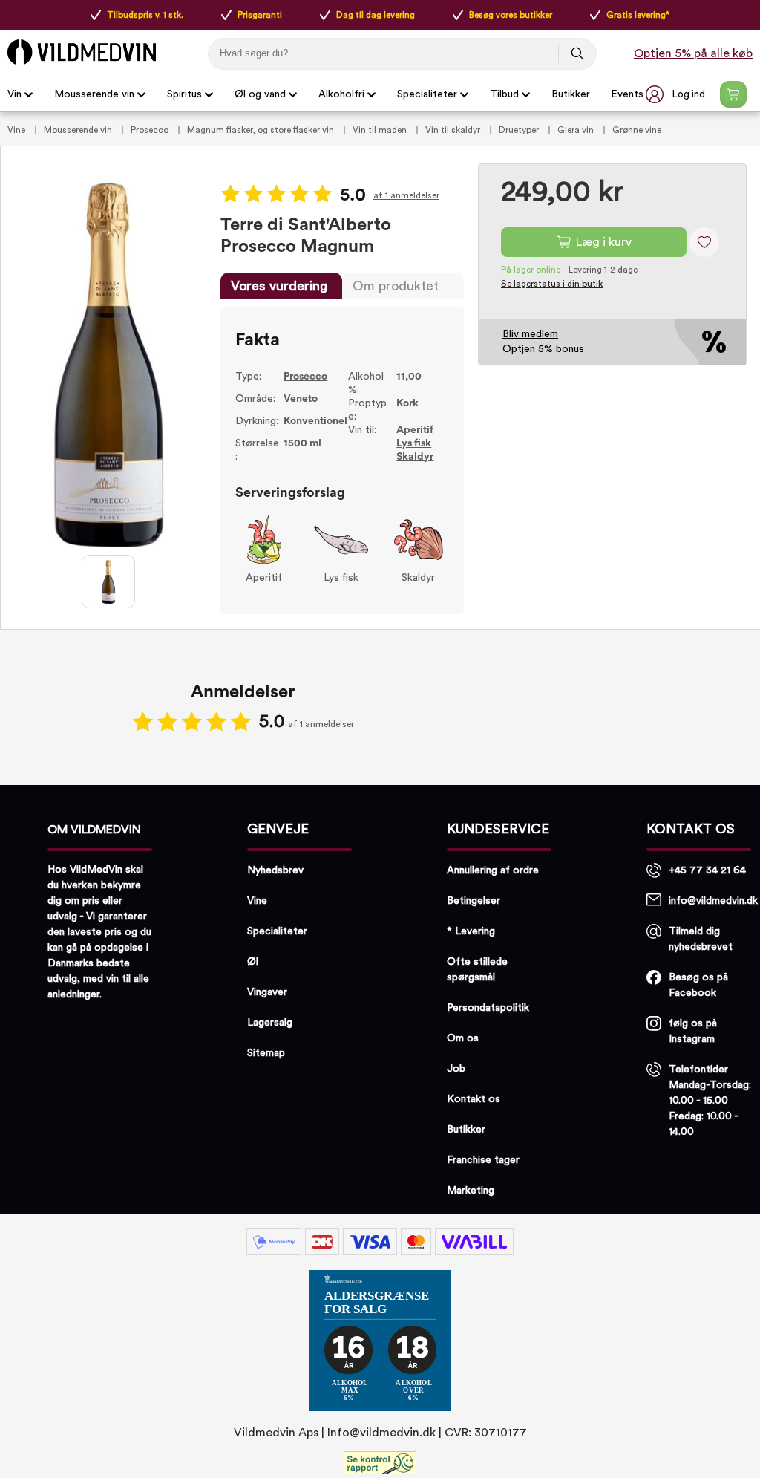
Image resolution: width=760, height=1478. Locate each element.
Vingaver (267, 992)
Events (627, 94)
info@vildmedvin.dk (713, 901)
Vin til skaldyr (453, 130)
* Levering (471, 931)
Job (456, 1069)
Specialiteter (427, 94)
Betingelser (473, 901)
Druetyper (520, 130)
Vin (14, 94)
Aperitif (414, 430)
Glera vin (576, 130)
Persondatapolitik (488, 1008)
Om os (463, 1038)
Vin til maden (381, 130)
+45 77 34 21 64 (707, 870)
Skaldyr (414, 457)
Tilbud (504, 94)
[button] (677, 94)
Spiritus (184, 94)
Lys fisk (413, 443)
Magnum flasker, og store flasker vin (261, 130)
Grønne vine (636, 130)
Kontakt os (473, 1099)
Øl (252, 962)
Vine (17, 130)
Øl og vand (260, 94)
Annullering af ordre (493, 870)
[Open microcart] (733, 94)
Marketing (470, 1190)
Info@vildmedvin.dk (381, 1433)
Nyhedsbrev (275, 870)
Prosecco (151, 130)
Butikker (570, 94)
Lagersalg (269, 1023)
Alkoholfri (341, 94)
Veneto (301, 399)
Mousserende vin (94, 94)
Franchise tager (483, 1160)
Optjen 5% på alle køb (693, 53)
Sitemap (266, 1053)
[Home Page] (81, 52)
